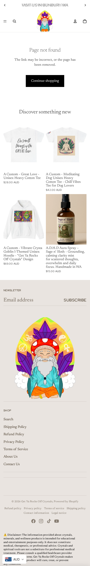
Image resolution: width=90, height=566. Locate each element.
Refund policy (12, 508)
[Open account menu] (75, 21)
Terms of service (54, 508)
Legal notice (59, 513)
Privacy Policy (13, 442)
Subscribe (75, 300)
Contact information (36, 513)
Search (8, 419)
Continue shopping (45, 81)
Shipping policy (76, 508)
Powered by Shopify (66, 501)
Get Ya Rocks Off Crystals (36, 501)
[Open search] (14, 21)
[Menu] (5, 21)
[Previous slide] (5, 5)
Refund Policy (13, 434)
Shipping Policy (14, 427)
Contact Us (11, 464)
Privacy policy (33, 508)
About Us (10, 456)
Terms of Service (15, 449)
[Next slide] (85, 5)
